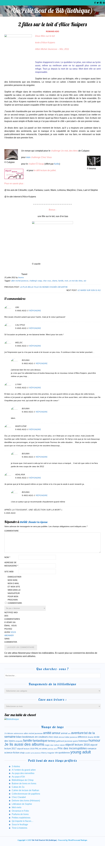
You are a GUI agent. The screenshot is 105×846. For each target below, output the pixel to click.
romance (91, 748)
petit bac (50, 749)
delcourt (62, 737)
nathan (56, 745)
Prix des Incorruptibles (72, 748)
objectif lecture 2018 (25, 749)
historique (83, 741)
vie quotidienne (62, 752)
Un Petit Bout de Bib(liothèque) (52, 10)
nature (62, 745)
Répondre (35, 310)
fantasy (52, 740)
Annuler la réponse (38, 522)
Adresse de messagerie (11, 564)
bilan (19, 736)
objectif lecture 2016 (77, 744)
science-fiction (11, 752)
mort (66, 281)
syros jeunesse (35, 753)
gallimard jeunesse (64, 741)
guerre (75, 741)
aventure (77, 733)
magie (47, 745)
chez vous (47, 281)
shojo (22, 753)
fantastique (40, 740)
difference (82, 737)
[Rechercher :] (52, 675)
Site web (8, 572)
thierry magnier (47, 753)
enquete (19, 741)
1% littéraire (8, 733)
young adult (80, 752)
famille (60, 281)
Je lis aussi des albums (24, 744)
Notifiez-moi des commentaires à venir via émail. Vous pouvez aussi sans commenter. (11, 627)
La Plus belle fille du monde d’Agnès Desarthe (44, 287)
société (27, 753)
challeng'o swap (35, 281)
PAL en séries (41, 749)
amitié (47, 733)
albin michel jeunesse (19, 281)
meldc (23, 522)
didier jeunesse (71, 737)
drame (54, 281)
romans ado (52, 31)
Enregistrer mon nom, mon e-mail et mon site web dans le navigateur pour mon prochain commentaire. (14, 590)
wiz (85, 281)
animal (64, 733)
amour (56, 733)
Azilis (56, 164)
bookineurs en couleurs (35, 737)
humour (94, 740)
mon (28, 157)
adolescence (18, 733)
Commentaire (11, 531)
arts (69, 733)
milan (51, 745)
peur (55, 749)
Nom (7, 557)
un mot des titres (76, 281)
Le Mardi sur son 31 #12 (89, 290)
